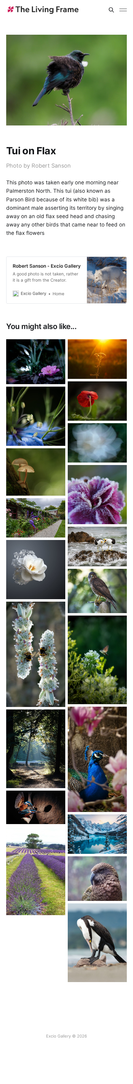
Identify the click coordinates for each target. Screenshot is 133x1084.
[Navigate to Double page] (35, 654)
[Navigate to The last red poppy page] (97, 401)
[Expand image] (56, 375)
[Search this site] (111, 10)
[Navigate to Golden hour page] (97, 359)
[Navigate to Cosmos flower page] (97, 443)
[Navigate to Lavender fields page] (35, 871)
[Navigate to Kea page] (97, 878)
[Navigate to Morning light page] (35, 748)
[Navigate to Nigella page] (35, 416)
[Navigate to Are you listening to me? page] (97, 546)
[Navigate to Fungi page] (35, 472)
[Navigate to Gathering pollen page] (97, 660)
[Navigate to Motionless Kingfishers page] (35, 807)
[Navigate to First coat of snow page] (97, 834)
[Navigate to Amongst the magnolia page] (97, 759)
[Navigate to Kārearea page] (97, 591)
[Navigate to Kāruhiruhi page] (97, 942)
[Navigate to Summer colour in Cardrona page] (35, 518)
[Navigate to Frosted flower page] (97, 494)
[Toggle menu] (123, 10)
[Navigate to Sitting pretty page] (35, 361)
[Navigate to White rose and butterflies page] (35, 569)
